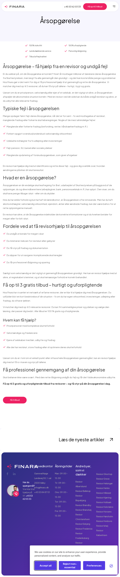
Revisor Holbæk (103, 502)
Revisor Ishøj (102, 525)
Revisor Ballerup (83, 491)
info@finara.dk (41, 487)
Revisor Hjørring (103, 497)
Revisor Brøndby (83, 505)
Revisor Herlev (103, 488)
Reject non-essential (70, 565)
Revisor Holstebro (104, 507)
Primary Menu (114, 6)
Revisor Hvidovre (104, 521)
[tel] (16, 494)
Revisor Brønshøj (83, 509)
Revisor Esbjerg (83, 524)
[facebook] (8, 473)
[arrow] (111, 440)
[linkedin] (14, 473)
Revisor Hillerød (103, 493)
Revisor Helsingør (104, 483)
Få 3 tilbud (15, 400)
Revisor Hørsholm (104, 516)
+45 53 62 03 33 (72, 6)
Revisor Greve (102, 478)
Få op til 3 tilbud (95, 6)
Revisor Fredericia (84, 528)
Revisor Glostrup (104, 474)
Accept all (46, 565)
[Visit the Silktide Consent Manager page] (111, 565)
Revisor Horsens (104, 511)
